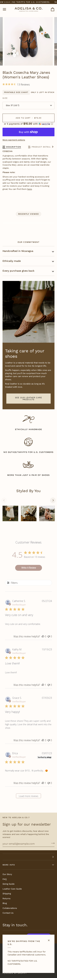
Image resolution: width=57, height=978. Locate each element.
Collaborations (10, 908)
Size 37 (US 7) (12, 105)
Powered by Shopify (15, 973)
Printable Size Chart (16, 92)
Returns (6, 898)
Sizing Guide (9, 884)
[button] (28, 123)
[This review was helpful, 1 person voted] (43, 685)
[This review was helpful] (43, 740)
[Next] (53, 500)
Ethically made (12, 261)
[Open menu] (7, 9)
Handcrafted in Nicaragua (18, 251)
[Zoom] (10, 59)
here (29, 189)
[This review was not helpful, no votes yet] (49, 636)
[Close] (50, 939)
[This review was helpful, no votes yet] (43, 636)
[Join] (51, 843)
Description (13, 147)
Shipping (7, 893)
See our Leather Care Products (28, 398)
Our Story (7, 874)
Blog (5, 903)
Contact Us (8, 913)
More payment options (14, 140)
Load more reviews (28, 796)
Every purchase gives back (18, 270)
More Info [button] (9, 865)
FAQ (5, 879)
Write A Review (28, 567)
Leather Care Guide (12, 889)
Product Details (42, 147)
